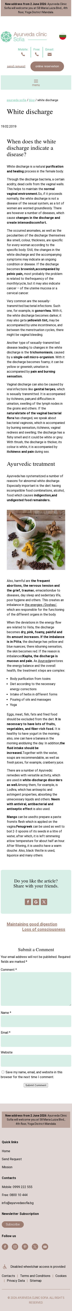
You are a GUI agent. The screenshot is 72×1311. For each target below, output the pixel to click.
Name (6, 1013)
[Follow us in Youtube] (45, 1247)
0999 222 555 (22, 1187)
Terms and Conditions (35, 1276)
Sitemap (36, 1281)
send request (16, 66)
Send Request (12, 1159)
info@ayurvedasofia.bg (18, 1203)
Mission (7, 1167)
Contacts (8, 1276)
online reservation (47, 66)
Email (5, 1032)
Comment (9, 970)
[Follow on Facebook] (28, 902)
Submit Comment (35, 1085)
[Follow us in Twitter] (35, 1247)
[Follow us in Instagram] (15, 1247)
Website (7, 1052)
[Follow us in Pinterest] (25, 1247)
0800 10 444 (18, 1195)
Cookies (61, 1276)
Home (6, 1151)
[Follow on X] (44, 902)
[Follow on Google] (36, 902)
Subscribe (13, 1224)
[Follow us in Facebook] (5, 1247)
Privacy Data (16, 1281)
